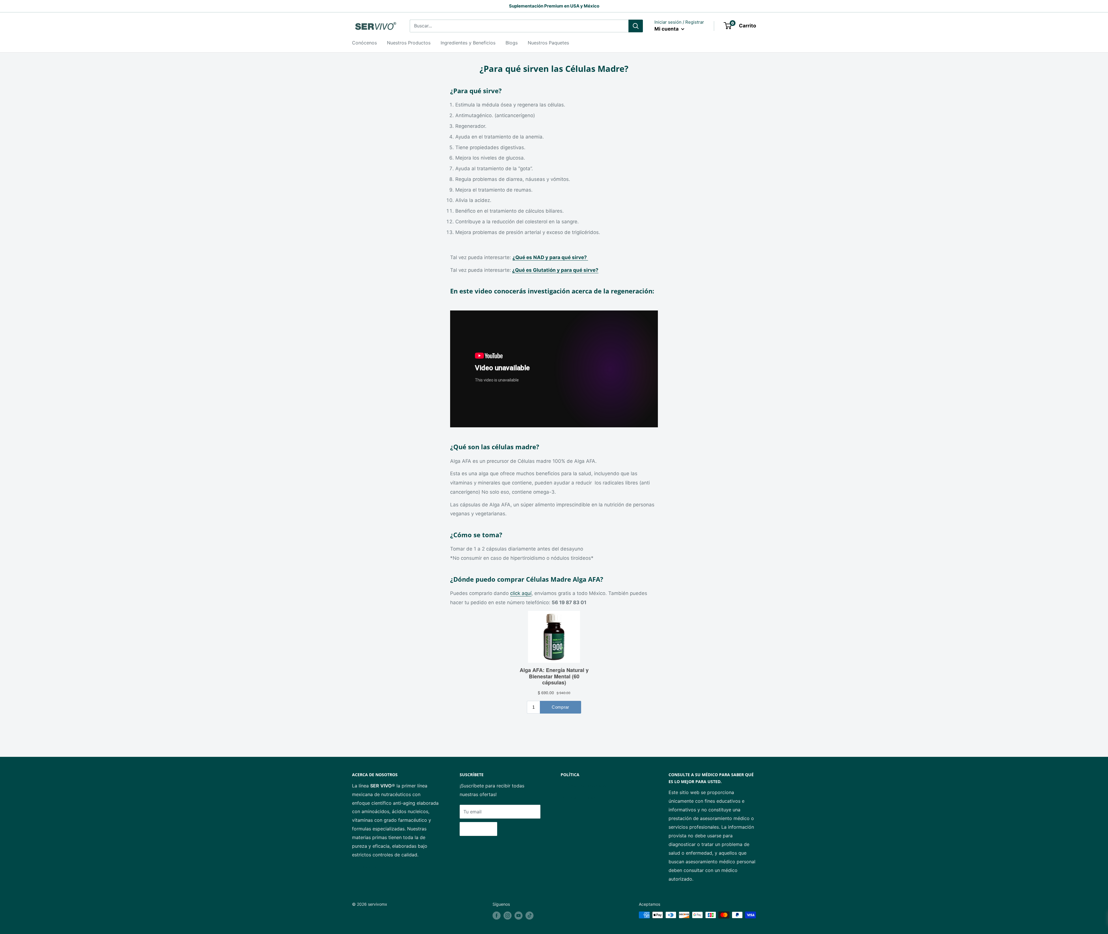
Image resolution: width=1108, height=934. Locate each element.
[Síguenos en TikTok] (529, 915)
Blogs (512, 43)
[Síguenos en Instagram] (508, 915)
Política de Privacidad (584, 786)
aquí (526, 593)
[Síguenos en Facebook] (497, 915)
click (516, 593)
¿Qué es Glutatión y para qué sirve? (555, 270)
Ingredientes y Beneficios (468, 43)
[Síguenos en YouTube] (518, 915)
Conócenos (364, 43)
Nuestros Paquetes (548, 43)
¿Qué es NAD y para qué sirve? (550, 257)
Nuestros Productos (409, 43)
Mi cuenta (667, 29)
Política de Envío (579, 797)
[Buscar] (635, 26)
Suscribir (478, 829)
